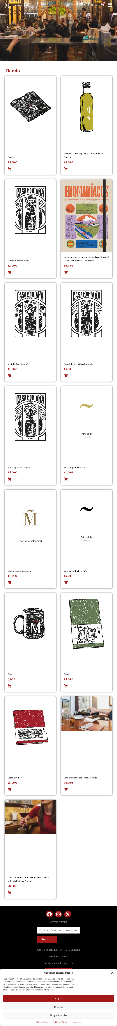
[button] (112, 972)
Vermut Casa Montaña (18, 260)
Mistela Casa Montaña (18, 364)
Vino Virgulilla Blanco (74, 467)
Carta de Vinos (15, 777)
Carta (66, 674)
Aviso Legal (77, 1022)
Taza (10, 674)
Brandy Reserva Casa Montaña (78, 364)
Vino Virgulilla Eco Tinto (75, 570)
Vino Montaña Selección (19, 570)
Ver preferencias (58, 1015)
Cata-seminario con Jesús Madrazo (80, 777)
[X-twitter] (67, 914)
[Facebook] (49, 914)
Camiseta (12, 157)
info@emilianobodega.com (58, 963)
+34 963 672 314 (58, 956)
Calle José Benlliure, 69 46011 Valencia (58, 949)
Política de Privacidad (62, 1022)
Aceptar (59, 998)
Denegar (58, 1006)
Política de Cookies (43, 1022)
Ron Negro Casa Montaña (20, 467)
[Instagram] (58, 914)
